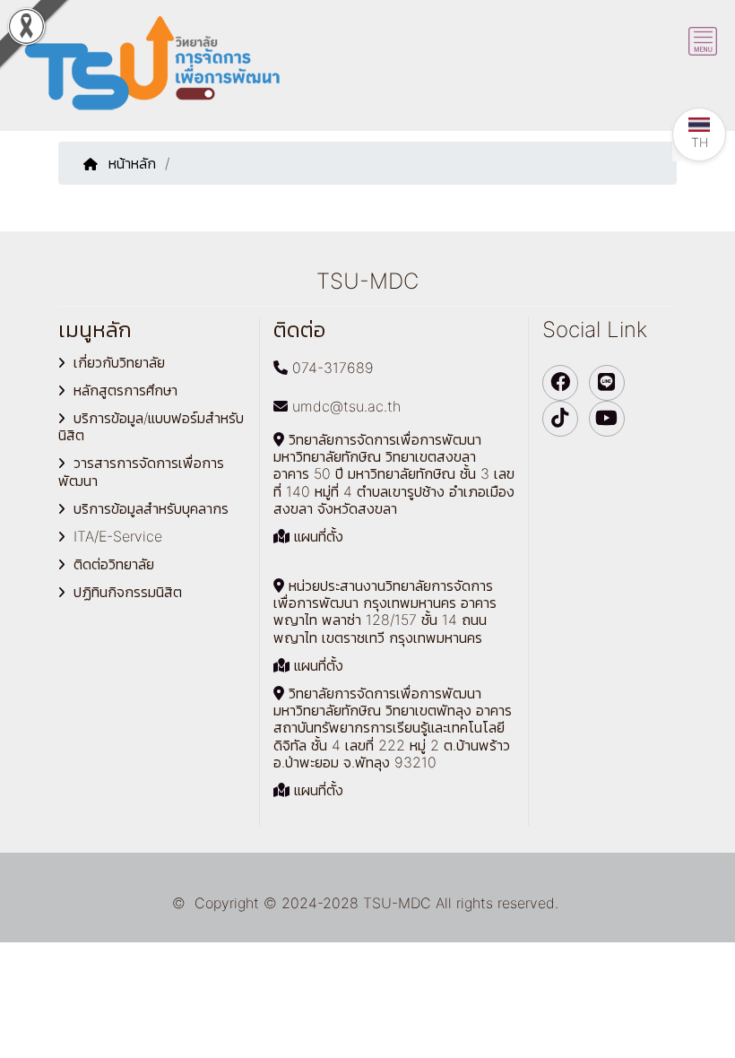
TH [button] (699, 142)
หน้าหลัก (132, 163)
